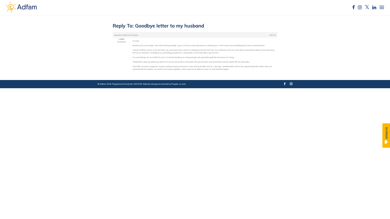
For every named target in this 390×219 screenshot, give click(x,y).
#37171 (273, 35)
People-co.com (178, 84)
